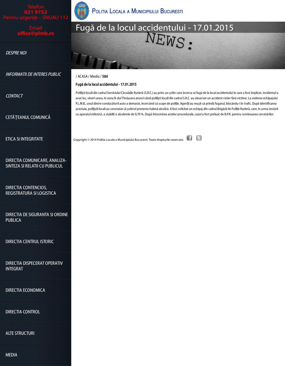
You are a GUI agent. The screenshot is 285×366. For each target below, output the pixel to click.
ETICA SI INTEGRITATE (24, 139)
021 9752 (35, 12)
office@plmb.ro (35, 33)
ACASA (83, 77)
